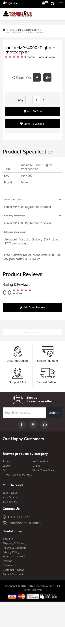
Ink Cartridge (40, 461)
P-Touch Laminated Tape (17, 474)
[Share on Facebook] (38, 78)
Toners (7, 461)
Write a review (47, 57)
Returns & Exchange (14, 547)
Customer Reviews (13, 569)
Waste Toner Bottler (44, 470)
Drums (36, 465)
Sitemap (7, 561)
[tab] (32, 199)
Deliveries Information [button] (14, 232)
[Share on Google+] (48, 78)
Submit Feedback (13, 574)
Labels (7, 465)
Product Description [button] (13, 199)
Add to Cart (34, 111)
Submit (54, 412)
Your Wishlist (10, 501)
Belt (5, 470)
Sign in (10, 3)
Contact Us (9, 565)
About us (8, 538)
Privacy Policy (11, 552)
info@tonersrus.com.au (25, 523)
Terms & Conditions (14, 556)
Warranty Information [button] (14, 216)
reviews (31, 57)
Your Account (10, 492)
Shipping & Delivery (14, 543)
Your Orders (10, 497)
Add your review (34, 307)
